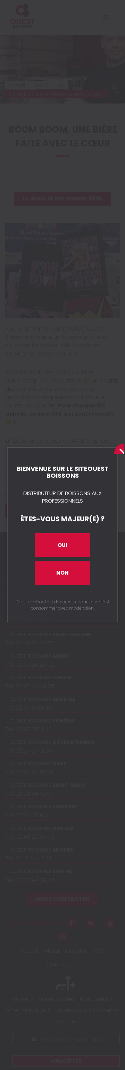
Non (62, 572)
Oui (62, 545)
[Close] (117, 448)
